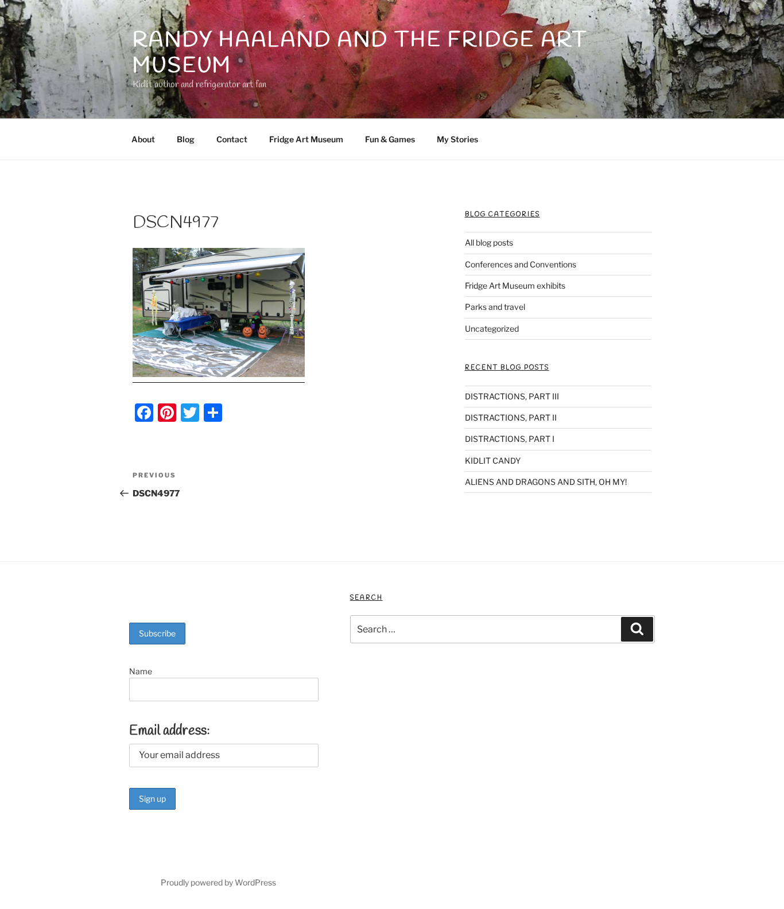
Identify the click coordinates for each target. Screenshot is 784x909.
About (143, 139)
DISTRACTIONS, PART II (511, 417)
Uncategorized (492, 328)
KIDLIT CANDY (493, 460)
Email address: (169, 731)
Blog (186, 139)
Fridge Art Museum (306, 139)
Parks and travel (495, 307)
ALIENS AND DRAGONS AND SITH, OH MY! (546, 482)
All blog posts (489, 242)
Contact (231, 139)
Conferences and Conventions (520, 264)
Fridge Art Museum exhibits (515, 285)
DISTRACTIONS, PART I (509, 439)
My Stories (457, 139)
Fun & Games (390, 139)
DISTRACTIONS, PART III (512, 396)
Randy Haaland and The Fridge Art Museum (360, 53)
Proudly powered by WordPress (218, 882)
